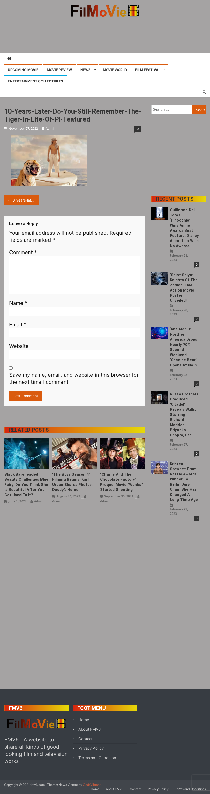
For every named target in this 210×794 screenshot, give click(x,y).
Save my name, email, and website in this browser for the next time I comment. (74, 378)
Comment (23, 252)
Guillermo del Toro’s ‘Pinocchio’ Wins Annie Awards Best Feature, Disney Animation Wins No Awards (184, 228)
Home (83, 719)
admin (51, 128)
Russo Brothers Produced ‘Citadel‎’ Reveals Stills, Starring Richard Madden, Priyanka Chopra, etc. (184, 414)
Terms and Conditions (98, 757)
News (85, 70)
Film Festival (147, 70)
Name (18, 303)
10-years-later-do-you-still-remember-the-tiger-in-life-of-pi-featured (25, 200)
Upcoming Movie (23, 70)
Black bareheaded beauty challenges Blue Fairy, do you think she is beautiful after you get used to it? (26, 484)
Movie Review (59, 70)
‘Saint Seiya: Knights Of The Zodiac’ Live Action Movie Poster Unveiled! (184, 288)
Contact (85, 738)
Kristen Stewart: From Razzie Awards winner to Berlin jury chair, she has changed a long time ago (184, 481)
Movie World (115, 70)
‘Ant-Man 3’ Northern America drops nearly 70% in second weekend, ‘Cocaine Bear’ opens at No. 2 (183, 347)
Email (17, 324)
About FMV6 (89, 729)
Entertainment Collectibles (35, 81)
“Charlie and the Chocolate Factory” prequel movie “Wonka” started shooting (121, 482)
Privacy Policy (91, 748)
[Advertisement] (105, 34)
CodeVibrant (92, 785)
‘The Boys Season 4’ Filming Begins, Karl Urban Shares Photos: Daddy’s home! (72, 482)
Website (19, 346)
